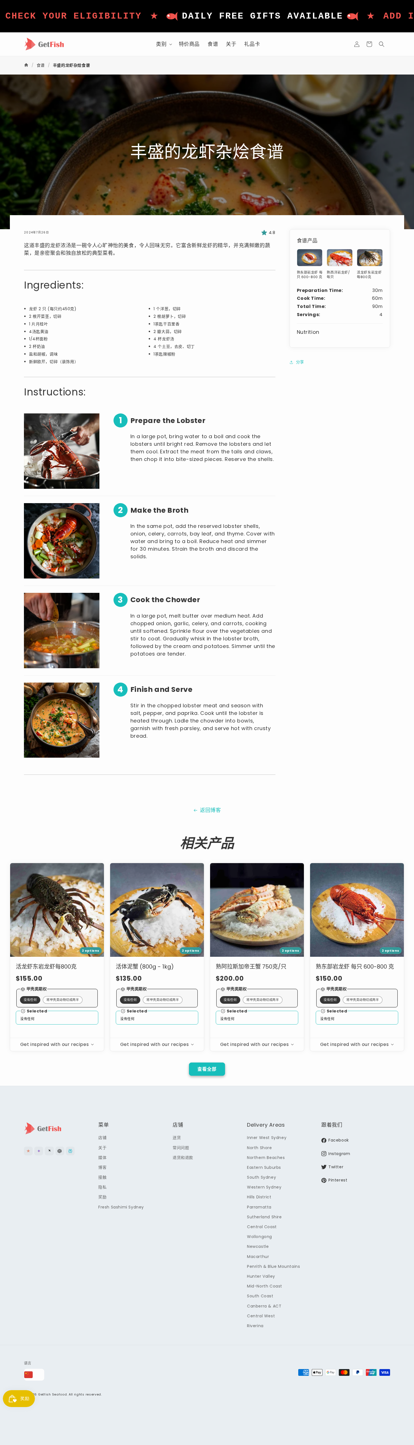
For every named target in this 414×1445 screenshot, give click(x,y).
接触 (102, 1177)
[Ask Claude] (28, 1151)
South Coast (260, 1296)
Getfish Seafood (52, 1394)
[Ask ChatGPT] (59, 1151)
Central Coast (262, 1227)
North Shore (259, 1148)
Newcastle (258, 1246)
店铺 (102, 1137)
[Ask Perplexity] (70, 1151)
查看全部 (207, 1069)
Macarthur (258, 1256)
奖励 (102, 1197)
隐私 (102, 1187)
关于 (102, 1148)
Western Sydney (264, 1187)
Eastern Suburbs (264, 1167)
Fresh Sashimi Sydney (121, 1207)
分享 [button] (300, 362)
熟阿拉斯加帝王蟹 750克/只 (251, 967)
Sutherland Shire (264, 1217)
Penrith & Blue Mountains (273, 1266)
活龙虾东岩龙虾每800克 (46, 967)
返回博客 (210, 810)
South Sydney (261, 1177)
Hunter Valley (261, 1276)
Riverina (255, 1326)
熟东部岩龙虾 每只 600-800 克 (355, 967)
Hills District (259, 1197)
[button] (163, 44)
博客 (102, 1167)
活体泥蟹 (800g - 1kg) (145, 967)
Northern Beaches (266, 1157)
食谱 (41, 65)
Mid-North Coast (264, 1286)
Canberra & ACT (264, 1306)
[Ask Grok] (49, 1151)
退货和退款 (183, 1157)
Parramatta (259, 1207)
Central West (261, 1316)
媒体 (102, 1157)
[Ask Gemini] (38, 1151)
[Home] (27, 65)
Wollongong (259, 1236)
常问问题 (181, 1148)
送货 (177, 1137)
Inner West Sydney (266, 1137)
